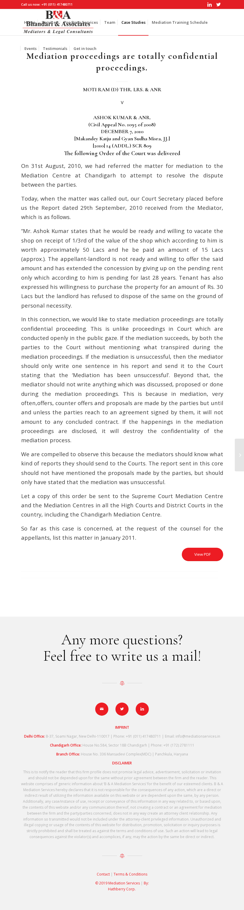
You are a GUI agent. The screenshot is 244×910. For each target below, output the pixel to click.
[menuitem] (29, 22)
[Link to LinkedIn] (209, 4)
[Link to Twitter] (218, 4)
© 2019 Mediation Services (118, 883)
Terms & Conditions (130, 874)
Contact (103, 874)
